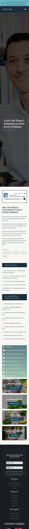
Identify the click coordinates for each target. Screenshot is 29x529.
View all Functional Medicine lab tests (14, 339)
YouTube (23, 252)
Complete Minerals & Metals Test (13, 304)
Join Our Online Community (11, 276)
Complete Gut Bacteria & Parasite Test (15, 332)
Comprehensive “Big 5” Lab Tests (13, 335)
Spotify (16, 252)
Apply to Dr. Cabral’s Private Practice (14, 285)
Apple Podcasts (7, 252)
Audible (5, 256)
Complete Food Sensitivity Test (12, 323)
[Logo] (7, 9)
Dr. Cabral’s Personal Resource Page (14, 281)
